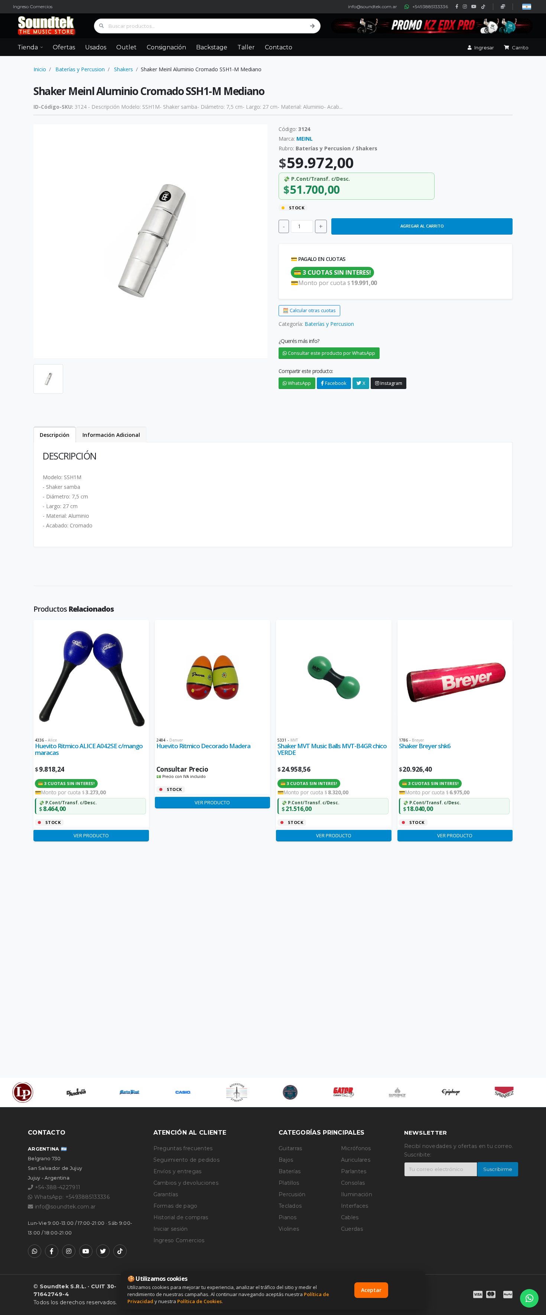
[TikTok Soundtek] (120, 1251)
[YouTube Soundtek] (85, 1251)
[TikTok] (483, 6)
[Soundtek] (48, 26)
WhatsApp (299, 383)
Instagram (390, 383)
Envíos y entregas (177, 1171)
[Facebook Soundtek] (51, 1251)
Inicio (39, 69)
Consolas (353, 1183)
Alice (52, 740)
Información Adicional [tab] (111, 434)
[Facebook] (456, 6)
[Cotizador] (503, 7)
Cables (350, 1217)
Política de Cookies (199, 1301)
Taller (246, 47)
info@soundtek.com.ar (372, 6)
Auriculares (355, 1160)
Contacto (278, 47)
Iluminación (356, 1194)
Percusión (292, 1194)
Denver (176, 740)
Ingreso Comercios (32, 6)
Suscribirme (497, 1169)
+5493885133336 (430, 6)
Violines (289, 1229)
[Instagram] (465, 6)
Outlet (126, 47)
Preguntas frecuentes (183, 1148)
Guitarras (290, 1148)
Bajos (286, 1160)
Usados (95, 47)
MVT (294, 740)
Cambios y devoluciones (186, 1183)
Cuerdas (352, 1229)
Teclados (290, 1206)
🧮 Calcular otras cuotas (309, 310)
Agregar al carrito (422, 226)
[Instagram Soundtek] (68, 1251)
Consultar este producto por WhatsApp (331, 353)
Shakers (123, 69)
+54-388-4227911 (56, 1187)
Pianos (288, 1217)
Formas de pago (175, 1206)
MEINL (304, 138)
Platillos (289, 1183)
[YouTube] (474, 6)
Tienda (27, 47)
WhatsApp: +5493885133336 (71, 1197)
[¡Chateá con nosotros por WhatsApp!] (529, 1298)
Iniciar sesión (170, 1229)
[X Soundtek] (103, 1251)
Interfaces (354, 1206)
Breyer (418, 740)
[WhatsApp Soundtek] (34, 1251)
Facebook (335, 383)
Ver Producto (91, 835)
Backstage (211, 47)
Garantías (165, 1194)
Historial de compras (180, 1217)
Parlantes (354, 1171)
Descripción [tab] (54, 434)
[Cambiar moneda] (526, 6)
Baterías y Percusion (80, 69)
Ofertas (64, 47)
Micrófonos (356, 1148)
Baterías (289, 1171)
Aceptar (371, 1289)
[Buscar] (312, 26)
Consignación (166, 47)
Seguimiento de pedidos (186, 1160)
